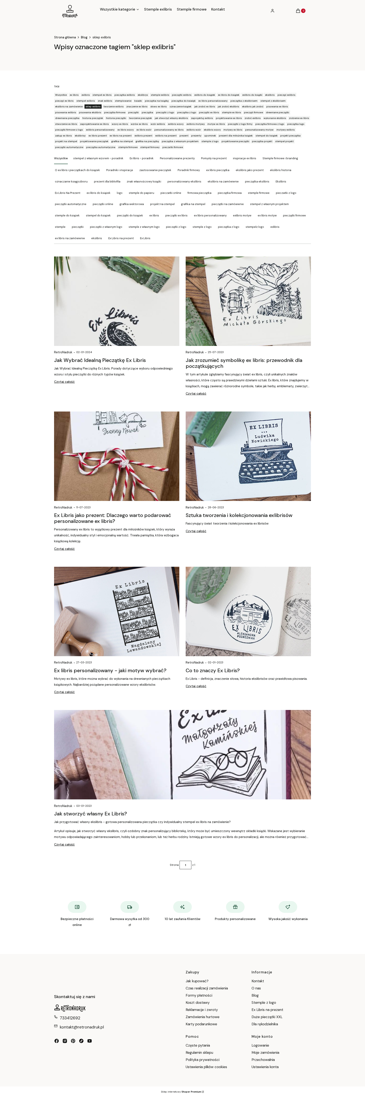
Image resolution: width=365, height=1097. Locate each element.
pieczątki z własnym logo (106, 227)
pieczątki (78, 227)
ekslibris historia (280, 170)
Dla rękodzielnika (265, 1024)
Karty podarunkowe (201, 1024)
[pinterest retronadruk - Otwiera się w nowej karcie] (73, 1040)
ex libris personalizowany (210, 215)
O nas (256, 988)
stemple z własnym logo (144, 227)
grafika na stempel (193, 204)
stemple (60, 227)
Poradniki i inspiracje (119, 170)
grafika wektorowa (132, 204)
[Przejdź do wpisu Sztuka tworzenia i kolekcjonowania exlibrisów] (248, 456)
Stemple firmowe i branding (280, 158)
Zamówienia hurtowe (202, 1017)
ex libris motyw (267, 215)
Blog (84, 37)
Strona (174, 865)
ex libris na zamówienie (70, 238)
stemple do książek (67, 215)
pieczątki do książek (130, 215)
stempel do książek (98, 215)
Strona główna (65, 37)
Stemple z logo (264, 1002)
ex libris (154, 215)
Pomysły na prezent (214, 158)
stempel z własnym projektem (269, 204)
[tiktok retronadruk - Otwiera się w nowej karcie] (81, 1040)
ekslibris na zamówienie (223, 181)
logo (120, 193)
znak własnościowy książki (144, 181)
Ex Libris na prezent (121, 238)
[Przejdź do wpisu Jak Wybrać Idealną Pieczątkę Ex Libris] (116, 301)
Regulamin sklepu (199, 1052)
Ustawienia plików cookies (207, 1067)
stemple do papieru (141, 193)
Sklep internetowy (181, 1091)
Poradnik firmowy (189, 170)
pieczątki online (103, 204)
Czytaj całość (64, 382)
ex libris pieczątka (217, 170)
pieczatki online (171, 193)
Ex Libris (145, 238)
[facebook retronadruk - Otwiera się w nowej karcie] (56, 1040)
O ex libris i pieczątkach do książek (77, 170)
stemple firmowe (259, 193)
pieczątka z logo (228, 227)
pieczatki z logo (286, 193)
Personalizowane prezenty (177, 158)
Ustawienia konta (265, 1067)
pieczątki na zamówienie (228, 204)
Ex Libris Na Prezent (67, 193)
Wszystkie (61, 158)
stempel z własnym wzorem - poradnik (98, 158)
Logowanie (260, 1045)
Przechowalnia (263, 1059)
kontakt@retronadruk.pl (82, 1027)
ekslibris (96, 238)
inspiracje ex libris (244, 158)
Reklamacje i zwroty (202, 1009)
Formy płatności (199, 995)
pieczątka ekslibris (257, 181)
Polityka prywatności (202, 1059)
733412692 (70, 1018)
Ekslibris (281, 181)
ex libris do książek (98, 193)
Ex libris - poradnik (142, 158)
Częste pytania (198, 1045)
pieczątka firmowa (230, 193)
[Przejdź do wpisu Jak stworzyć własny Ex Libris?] (182, 754)
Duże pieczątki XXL (267, 1017)
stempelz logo (255, 227)
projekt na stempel (162, 204)
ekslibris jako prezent (250, 170)
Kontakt (258, 981)
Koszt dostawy (198, 1002)
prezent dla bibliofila (107, 181)
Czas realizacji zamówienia (207, 988)
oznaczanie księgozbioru (71, 181)
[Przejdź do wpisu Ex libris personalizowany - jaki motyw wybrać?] (116, 611)
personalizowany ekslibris (184, 181)
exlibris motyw (242, 215)
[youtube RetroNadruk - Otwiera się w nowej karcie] (89, 1040)
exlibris (274, 227)
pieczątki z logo (176, 227)
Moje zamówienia (265, 1052)
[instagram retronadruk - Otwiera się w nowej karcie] (64, 1040)
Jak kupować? (197, 981)
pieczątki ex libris (176, 215)
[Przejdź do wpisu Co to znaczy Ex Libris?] (248, 611)
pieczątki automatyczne (70, 204)
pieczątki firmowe (294, 215)
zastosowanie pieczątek (155, 170)
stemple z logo (202, 227)
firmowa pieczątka (199, 193)
